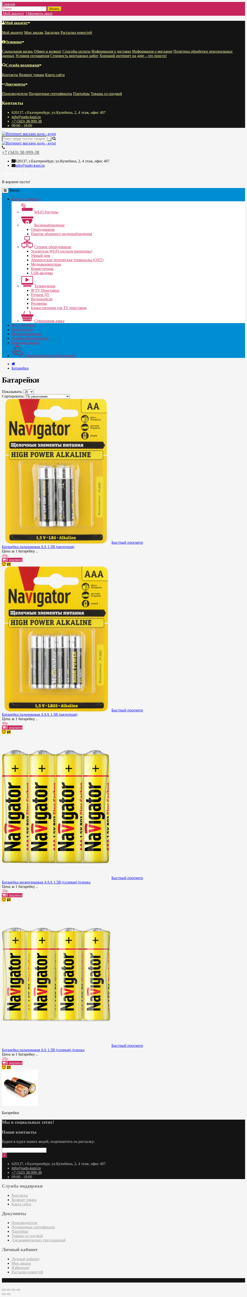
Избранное (20, 1268)
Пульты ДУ (40, 295)
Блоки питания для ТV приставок (59, 308)
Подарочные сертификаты (50, 94)
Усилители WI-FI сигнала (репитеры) (61, 251)
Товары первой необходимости (50, 356)
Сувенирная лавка (49, 321)
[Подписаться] (4, 1155)
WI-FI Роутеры (46, 212)
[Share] (9, 1289)
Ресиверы (39, 303)
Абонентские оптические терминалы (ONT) (67, 260)
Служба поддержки (22, 65)
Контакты (10, 75)
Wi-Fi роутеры (23, 325)
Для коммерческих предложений (39, 1240)
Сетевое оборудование (52, 247)
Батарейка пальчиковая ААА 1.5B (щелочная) (39, 714)
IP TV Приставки (45, 290)
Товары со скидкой (106, 94)
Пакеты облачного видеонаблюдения (61, 234)
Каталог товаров (25, 199)
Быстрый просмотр (127, 542)
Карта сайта (55, 75)
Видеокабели (42, 299)
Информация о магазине (152, 51)
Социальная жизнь (17, 51)
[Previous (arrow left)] (4, 1294)
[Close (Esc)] (4, 1289)
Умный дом (40, 256)
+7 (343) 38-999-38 (27, 121)
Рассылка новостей (76, 32)
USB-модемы (42, 273)
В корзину (14, 560)
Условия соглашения (32, 56)
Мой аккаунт (16, 23)
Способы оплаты (76, 51)
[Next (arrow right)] (9, 1294)
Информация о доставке (111, 51)
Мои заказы (33, 32)
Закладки (52, 32)
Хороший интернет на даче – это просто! (133, 56)
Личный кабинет (26, 1259)
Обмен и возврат (48, 51)
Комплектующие (25, 343)
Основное (13, 42)
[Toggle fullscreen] (13, 1289)
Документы (15, 84)
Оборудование (43, 229)
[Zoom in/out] (18, 1289)
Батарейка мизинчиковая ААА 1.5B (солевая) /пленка (46, 882)
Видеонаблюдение (49, 225)
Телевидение (44, 286)
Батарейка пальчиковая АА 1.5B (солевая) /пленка (43, 1050)
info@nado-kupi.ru (26, 117)
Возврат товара (31, 75)
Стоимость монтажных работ (74, 56)
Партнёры (81, 94)
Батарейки (20, 368)
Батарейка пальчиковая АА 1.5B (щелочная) (38, 547)
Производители (15, 94)
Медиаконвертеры (46, 264)
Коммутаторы (42, 269)
